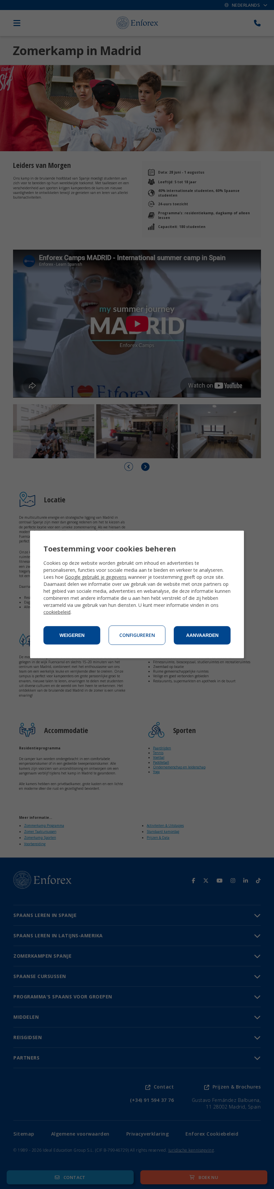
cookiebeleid (57, 612)
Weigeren (72, 635)
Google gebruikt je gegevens (96, 577)
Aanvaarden (202, 635)
